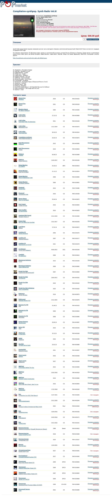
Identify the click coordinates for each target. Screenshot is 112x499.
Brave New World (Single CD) (26, 462)
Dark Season (22, 115)
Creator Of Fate (23, 205)
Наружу (22, 355)
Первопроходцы (23, 411)
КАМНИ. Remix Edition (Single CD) (28, 473)
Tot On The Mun (23, 294)
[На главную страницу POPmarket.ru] (13, 7)
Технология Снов (23, 193)
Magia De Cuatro (23, 350)
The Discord (23, 277)
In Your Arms (22, 333)
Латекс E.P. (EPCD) (24, 478)
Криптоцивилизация (24, 400)
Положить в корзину (93, 98)
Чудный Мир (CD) (24, 439)
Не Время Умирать (24, 182)
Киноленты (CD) (23, 126)
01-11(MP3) (23, 165)
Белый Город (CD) (24, 450)
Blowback (22, 98)
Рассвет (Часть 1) (25, 216)
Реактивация (22, 417)
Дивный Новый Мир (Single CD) (27, 467)
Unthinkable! (22, 389)
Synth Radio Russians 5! (25, 138)
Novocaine (23, 316)
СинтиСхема (22, 423)
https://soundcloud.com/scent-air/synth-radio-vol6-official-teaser (30, 58)
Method (22, 227)
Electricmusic (23, 322)
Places (22, 104)
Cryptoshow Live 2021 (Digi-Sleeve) (28, 395)
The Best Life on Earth (24, 344)
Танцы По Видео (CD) (25, 434)
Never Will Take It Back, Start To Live (28, 383)
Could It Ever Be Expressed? (26, 272)
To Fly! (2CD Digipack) (25, 249)
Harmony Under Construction (26, 378)
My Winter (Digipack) (24, 110)
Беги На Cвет (22, 445)
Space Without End (25, 266)
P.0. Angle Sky (22, 255)
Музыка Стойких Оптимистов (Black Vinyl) (30, 406)
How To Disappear (26, 288)
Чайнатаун (22, 361)
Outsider (21, 154)
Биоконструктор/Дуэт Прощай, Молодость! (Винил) (33, 428)
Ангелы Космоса (23, 233)
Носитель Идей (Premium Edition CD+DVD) (30, 484)
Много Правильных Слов (25, 177)
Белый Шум (22, 188)
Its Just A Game (23, 210)
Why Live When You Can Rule (26, 221)
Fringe (21, 372)
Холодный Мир (23, 132)
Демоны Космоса (23, 238)
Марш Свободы (23, 160)
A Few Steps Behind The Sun (26, 367)
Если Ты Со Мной (23, 171)
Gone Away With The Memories (27, 121)
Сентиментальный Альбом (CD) (27, 456)
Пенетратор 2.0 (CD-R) (25, 244)
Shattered (21, 339)
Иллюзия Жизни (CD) (24, 300)
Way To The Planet (24, 199)
